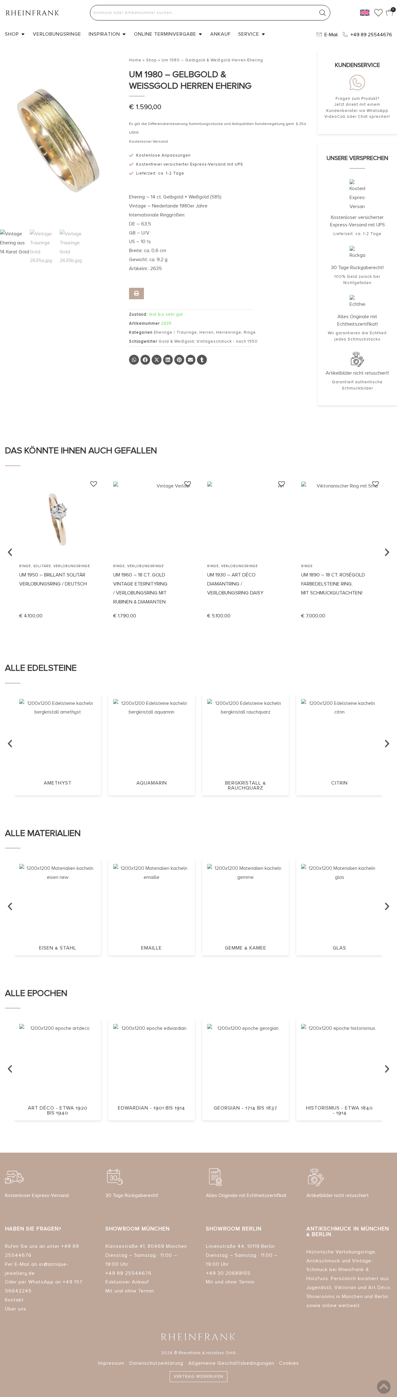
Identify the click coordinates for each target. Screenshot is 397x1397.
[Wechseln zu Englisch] (364, 13)
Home (135, 60)
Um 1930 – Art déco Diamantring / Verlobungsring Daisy (235, 584)
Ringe (250, 332)
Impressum (111, 1363)
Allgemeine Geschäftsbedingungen (231, 1363)
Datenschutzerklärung (156, 1363)
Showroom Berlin (233, 1229)
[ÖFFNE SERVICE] (263, 34)
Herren (206, 332)
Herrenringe (228, 332)
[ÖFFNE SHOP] (22, 34)
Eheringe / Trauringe (175, 332)
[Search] (322, 12)
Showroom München (137, 1229)
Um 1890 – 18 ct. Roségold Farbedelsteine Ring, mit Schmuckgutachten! (333, 584)
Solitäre (42, 566)
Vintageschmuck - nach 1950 (227, 341)
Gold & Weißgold (176, 341)
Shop (151, 60)
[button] (134, 360)
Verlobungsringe (71, 566)
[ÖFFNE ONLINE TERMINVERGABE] (200, 34)
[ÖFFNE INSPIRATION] (124, 34)
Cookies (289, 1363)
